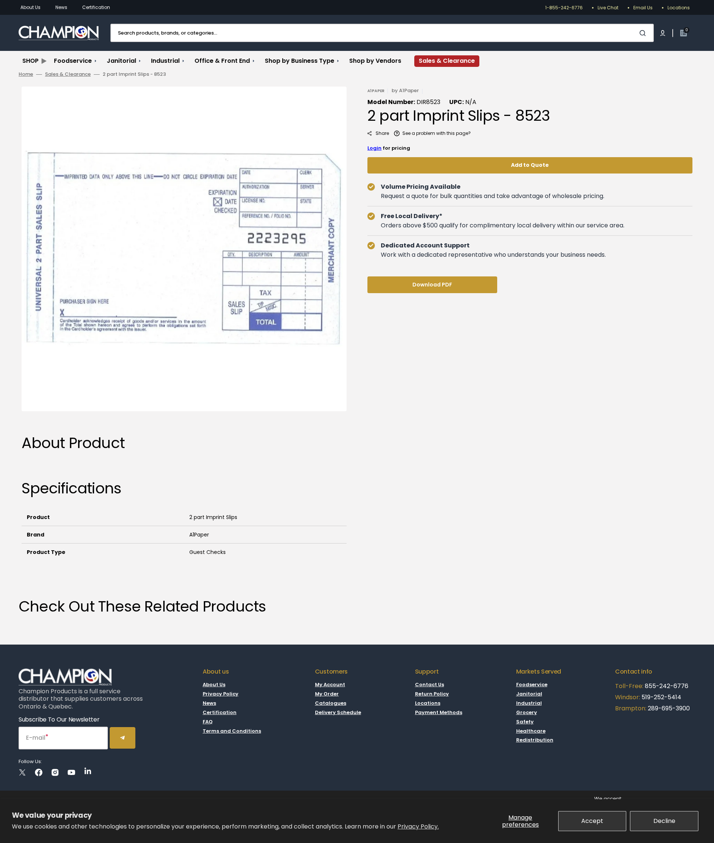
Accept (592, 821)
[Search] (644, 33)
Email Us (643, 7)
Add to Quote (530, 165)
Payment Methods (438, 712)
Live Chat (608, 7)
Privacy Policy (220, 693)
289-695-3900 (669, 708)
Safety (525, 721)
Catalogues (330, 703)
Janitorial (529, 693)
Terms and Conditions (232, 731)
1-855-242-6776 (564, 7)
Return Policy (432, 693)
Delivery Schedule (338, 712)
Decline (664, 821)
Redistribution (534, 739)
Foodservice (531, 685)
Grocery (526, 712)
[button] (662, 33)
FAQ (208, 721)
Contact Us (429, 685)
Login (374, 148)
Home (26, 74)
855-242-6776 (666, 686)
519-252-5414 (660, 697)
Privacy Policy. (418, 826)
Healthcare (531, 731)
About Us (30, 7)
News (61, 7)
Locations (679, 7)
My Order (327, 693)
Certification (96, 7)
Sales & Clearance (68, 74)
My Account (330, 685)
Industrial (529, 703)
